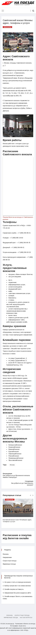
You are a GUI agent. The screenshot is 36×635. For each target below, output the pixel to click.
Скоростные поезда (9, 560)
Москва (12, 465)
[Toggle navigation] (2, 10)
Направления (7, 557)
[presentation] (30, 495)
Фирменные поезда (9, 564)
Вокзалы (7, 27)
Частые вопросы (26, 617)
